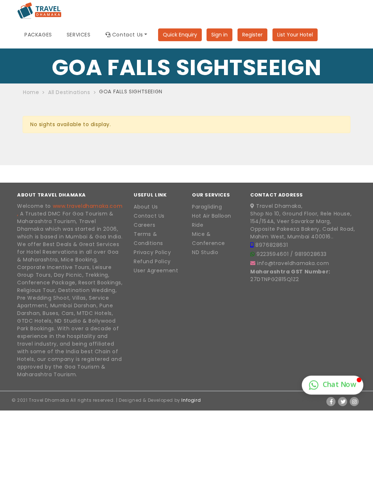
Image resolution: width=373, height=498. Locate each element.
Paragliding (207, 206)
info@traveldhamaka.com (293, 263)
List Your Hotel (295, 34)
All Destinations (69, 92)
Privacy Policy (152, 252)
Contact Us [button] (126, 34)
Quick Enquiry (180, 34)
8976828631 (271, 245)
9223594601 (273, 254)
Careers (144, 225)
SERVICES (79, 34)
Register (252, 34)
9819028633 (311, 254)
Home (31, 92)
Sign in (219, 34)
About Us (146, 206)
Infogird (191, 400)
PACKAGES (38, 34)
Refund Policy (152, 261)
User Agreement (156, 270)
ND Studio (205, 252)
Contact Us (149, 215)
